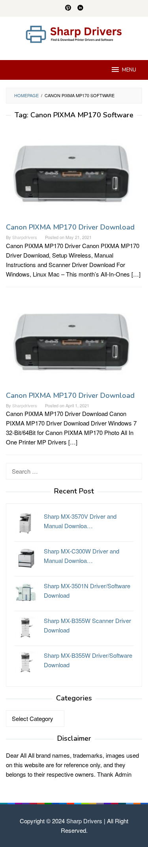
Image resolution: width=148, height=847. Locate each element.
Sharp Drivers (84, 821)
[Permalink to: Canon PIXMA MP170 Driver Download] (74, 173)
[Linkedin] (80, 8)
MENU (129, 69)
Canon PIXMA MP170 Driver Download (70, 227)
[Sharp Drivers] (74, 33)
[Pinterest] (68, 8)
